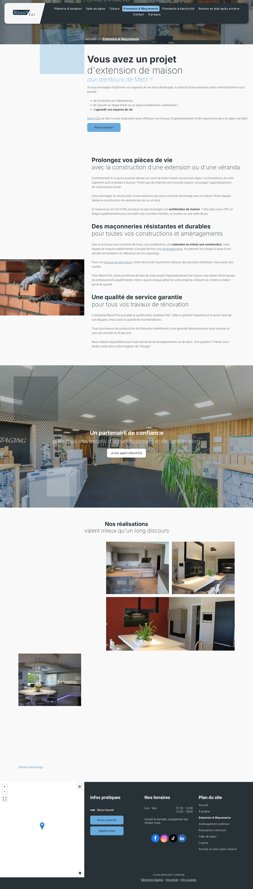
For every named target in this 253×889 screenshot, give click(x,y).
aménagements (172, 249)
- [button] (4, 791)
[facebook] (155, 838)
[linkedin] (182, 838)
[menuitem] (68, 8)
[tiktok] (173, 838)
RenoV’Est (93, 118)
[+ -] (42, 829)
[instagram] (164, 838)
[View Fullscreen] (4, 798)
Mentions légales (152, 880)
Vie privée (172, 880)
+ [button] (4, 786)
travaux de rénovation (118, 262)
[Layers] (79, 786)
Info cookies (188, 880)
